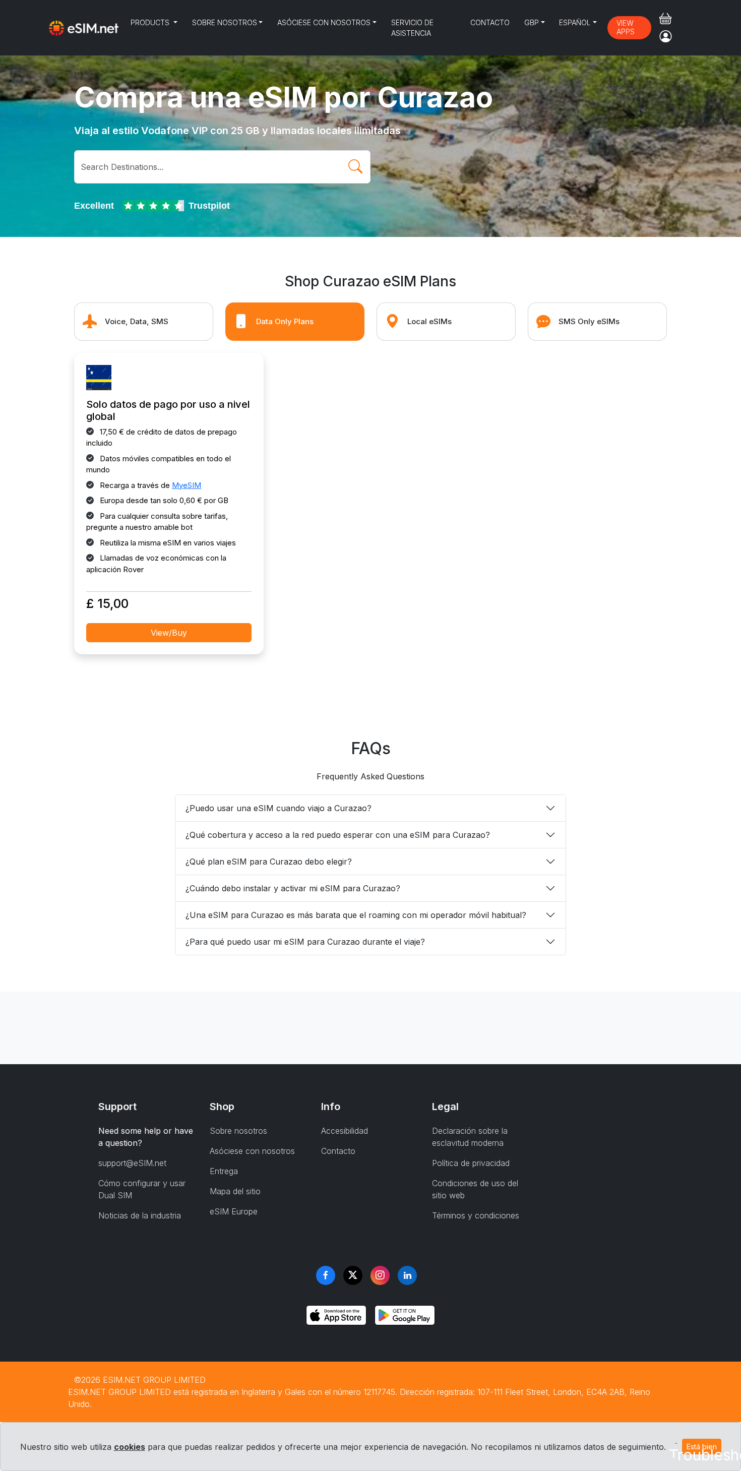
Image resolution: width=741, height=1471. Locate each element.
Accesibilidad (344, 1131)
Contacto (490, 22)
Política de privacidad (471, 1163)
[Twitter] (352, 1275)
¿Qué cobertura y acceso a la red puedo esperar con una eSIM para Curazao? (338, 835)
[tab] (143, 321)
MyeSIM (186, 485)
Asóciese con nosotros (324, 22)
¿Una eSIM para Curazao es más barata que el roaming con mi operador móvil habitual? (356, 915)
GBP (531, 22)
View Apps (625, 27)
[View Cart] (665, 19)
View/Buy (169, 633)
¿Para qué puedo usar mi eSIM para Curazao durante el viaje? (305, 942)
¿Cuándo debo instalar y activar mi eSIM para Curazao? (293, 888)
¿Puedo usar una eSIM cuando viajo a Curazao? (279, 808)
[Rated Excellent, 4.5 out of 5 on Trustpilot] (154, 206)
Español (575, 22)
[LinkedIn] (407, 1275)
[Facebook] (325, 1275)
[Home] (83, 27)
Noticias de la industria (139, 1215)
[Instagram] (380, 1275)
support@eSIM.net (132, 1163)
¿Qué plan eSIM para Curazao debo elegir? (269, 861)
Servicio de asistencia (412, 27)
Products (151, 22)
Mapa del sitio (235, 1191)
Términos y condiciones (475, 1215)
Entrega (224, 1171)
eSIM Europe (234, 1211)
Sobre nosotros (224, 22)
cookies (129, 1447)
